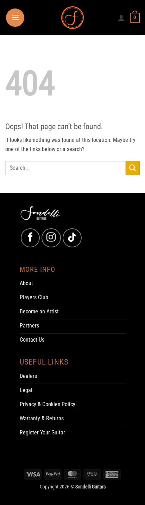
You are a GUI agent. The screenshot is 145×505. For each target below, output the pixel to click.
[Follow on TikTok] (72, 237)
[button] (15, 17)
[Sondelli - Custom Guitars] (72, 18)
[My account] (121, 17)
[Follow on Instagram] (51, 237)
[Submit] (133, 168)
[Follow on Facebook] (30, 237)
